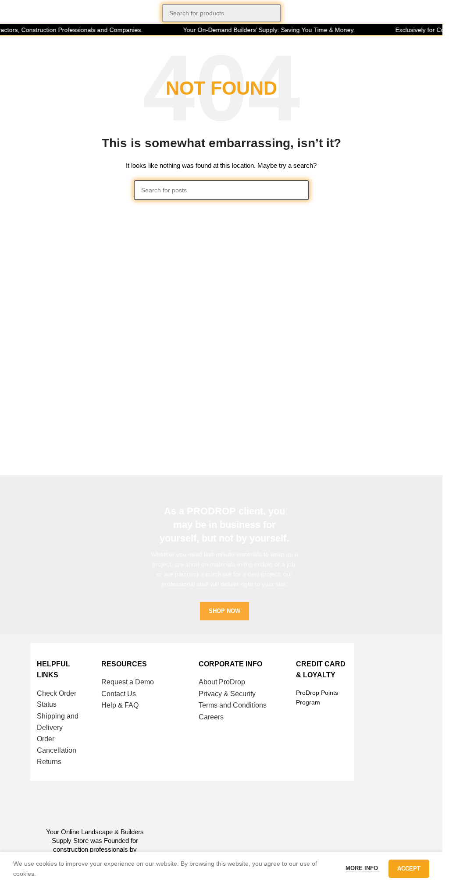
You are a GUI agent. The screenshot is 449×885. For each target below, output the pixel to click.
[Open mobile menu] (10, 13)
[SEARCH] (272, 13)
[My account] (432, 13)
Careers (211, 717)
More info (363, 868)
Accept (408, 868)
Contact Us (118, 693)
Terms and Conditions (233, 705)
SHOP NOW (224, 611)
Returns (49, 761)
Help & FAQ (120, 705)
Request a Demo (127, 682)
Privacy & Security (227, 693)
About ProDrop (222, 682)
